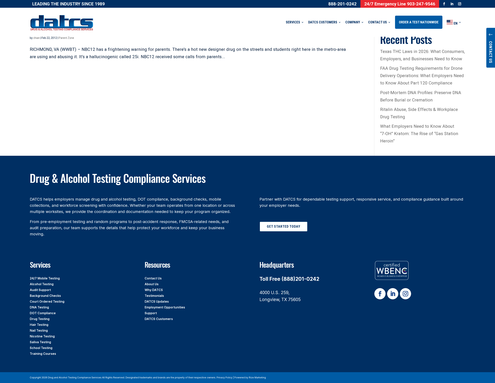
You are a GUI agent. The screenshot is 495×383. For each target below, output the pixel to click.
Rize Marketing (257, 377)
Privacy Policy (224, 377)
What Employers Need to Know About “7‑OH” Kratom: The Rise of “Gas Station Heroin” (419, 133)
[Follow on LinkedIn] (452, 4)
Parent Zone (66, 37)
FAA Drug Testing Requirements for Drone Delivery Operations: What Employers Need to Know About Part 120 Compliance (422, 75)
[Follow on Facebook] (444, 4)
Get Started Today (283, 226)
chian (36, 37)
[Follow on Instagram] (460, 4)
